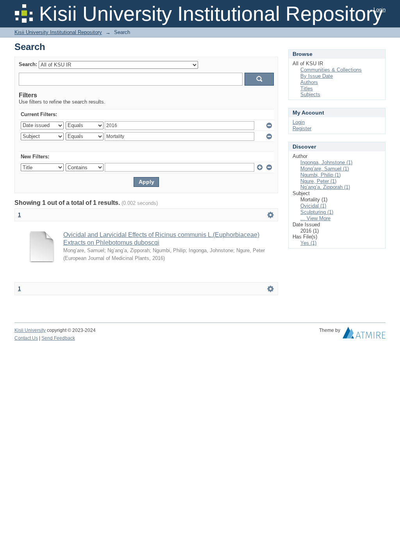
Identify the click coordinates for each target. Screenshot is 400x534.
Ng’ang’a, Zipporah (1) (325, 187)
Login (379, 10)
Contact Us (26, 338)
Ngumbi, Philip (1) (320, 175)
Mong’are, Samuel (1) (324, 169)
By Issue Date (316, 76)
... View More (315, 218)
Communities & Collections (331, 70)
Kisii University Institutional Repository (58, 32)
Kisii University (30, 330)
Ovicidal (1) (313, 206)
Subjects (310, 94)
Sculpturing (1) (316, 212)
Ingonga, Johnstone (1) (326, 162)
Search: (28, 64)
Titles (306, 88)
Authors (309, 82)
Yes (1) (308, 243)
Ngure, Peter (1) (318, 181)
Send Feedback (58, 338)
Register (302, 128)
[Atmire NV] (364, 334)
